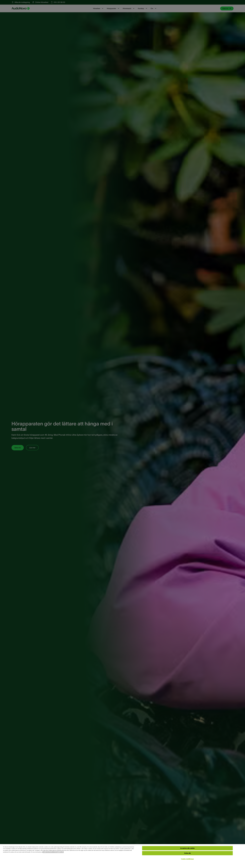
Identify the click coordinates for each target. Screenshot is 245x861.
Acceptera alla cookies (187, 848)
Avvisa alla (187, 853)
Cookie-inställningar (187, 859)
